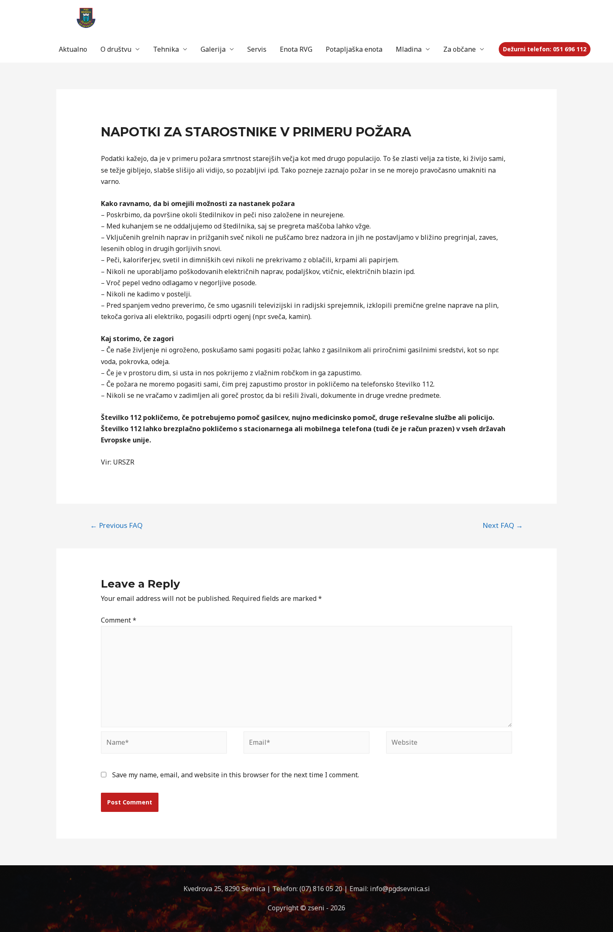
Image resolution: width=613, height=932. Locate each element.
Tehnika (166, 49)
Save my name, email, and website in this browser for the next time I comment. (235, 774)
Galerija (213, 49)
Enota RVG (296, 49)
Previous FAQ (116, 525)
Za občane (459, 49)
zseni (317, 907)
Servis (256, 49)
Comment (118, 620)
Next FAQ (502, 525)
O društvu (115, 49)
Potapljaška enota (354, 49)
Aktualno (73, 49)
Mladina (409, 49)
